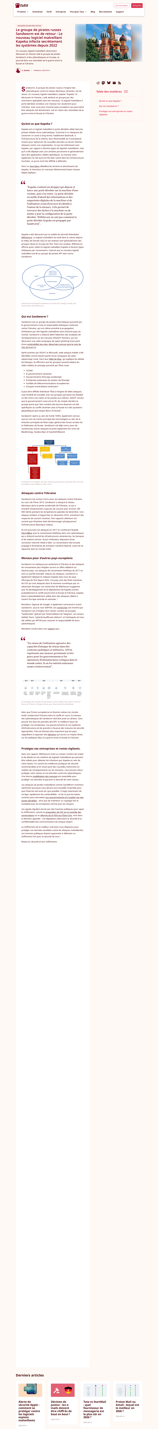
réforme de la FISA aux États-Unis (56, 815)
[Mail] (114, 83)
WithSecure (26, 237)
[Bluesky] (108, 83)
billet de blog (55, 359)
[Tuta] (21, 5)
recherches (62, 607)
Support (120, 11)
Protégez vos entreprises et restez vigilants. (115, 113)
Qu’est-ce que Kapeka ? (110, 101)
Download (37, 11)
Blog (93, 11)
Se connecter (122, 5)
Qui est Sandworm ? (109, 106)
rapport (51, 628)
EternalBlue (26, 533)
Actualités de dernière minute (29, 26)
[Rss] (119, 83)
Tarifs (49, 11)
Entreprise (61, 11)
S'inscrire (137, 5)
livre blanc (35, 166)
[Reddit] (98, 83)
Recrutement (105, 11)
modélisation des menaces (45, 776)
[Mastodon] (103, 83)
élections (52, 734)
